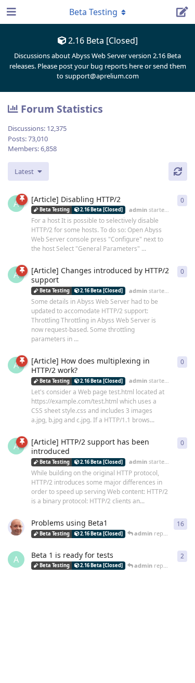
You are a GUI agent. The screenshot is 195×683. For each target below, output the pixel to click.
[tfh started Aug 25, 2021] (16, 527)
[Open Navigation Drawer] (10, 12)
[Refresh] (177, 171)
